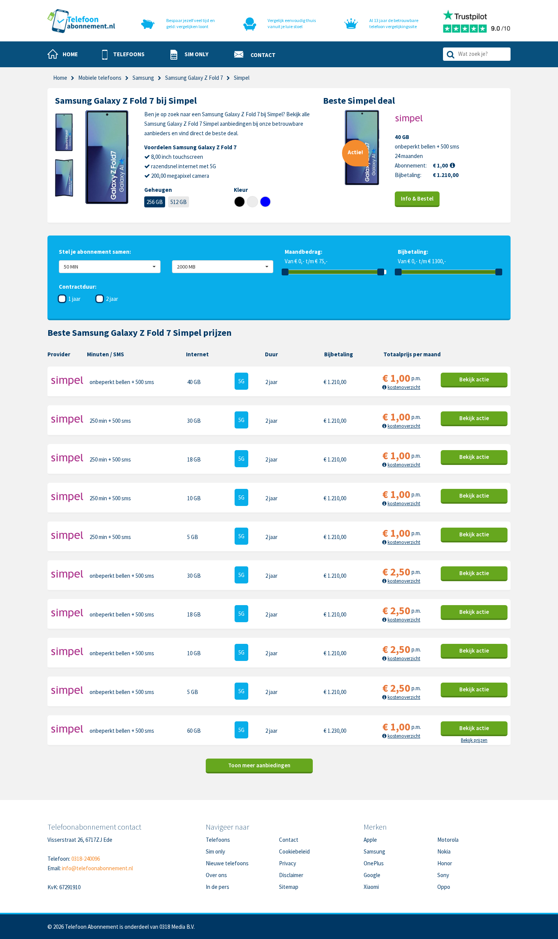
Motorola (448, 839)
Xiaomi (371, 886)
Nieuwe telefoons (227, 863)
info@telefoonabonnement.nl (97, 868)
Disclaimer (291, 875)
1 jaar (74, 298)
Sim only (215, 851)
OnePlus (374, 863)
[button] (123, 55)
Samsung (143, 77)
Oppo (443, 886)
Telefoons (218, 839)
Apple (370, 839)
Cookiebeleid (294, 851)
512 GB (178, 202)
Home (60, 77)
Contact (288, 839)
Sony (443, 875)
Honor (444, 863)
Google (372, 875)
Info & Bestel (417, 198)
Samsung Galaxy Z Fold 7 (194, 77)
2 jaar (112, 298)
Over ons (216, 875)
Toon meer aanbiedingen (259, 765)
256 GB (155, 202)
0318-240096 (85, 858)
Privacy (287, 863)
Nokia (444, 851)
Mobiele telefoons (99, 77)
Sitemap (288, 886)
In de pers (217, 886)
